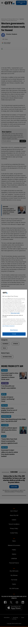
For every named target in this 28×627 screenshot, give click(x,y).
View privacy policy (15, 313)
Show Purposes (14, 330)
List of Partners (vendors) (8, 326)
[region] (14, 313)
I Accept (14, 333)
